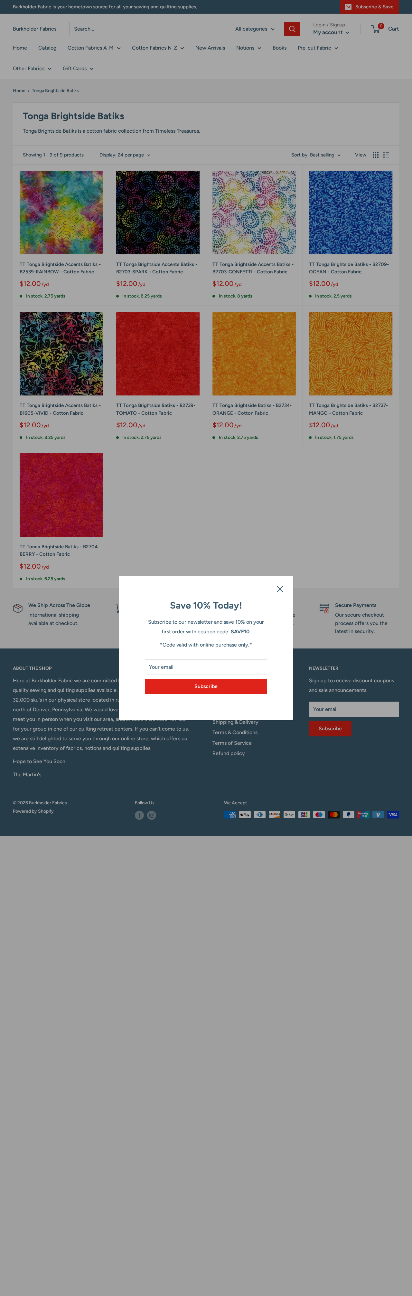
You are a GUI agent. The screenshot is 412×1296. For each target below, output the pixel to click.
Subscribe (206, 686)
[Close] (280, 588)
